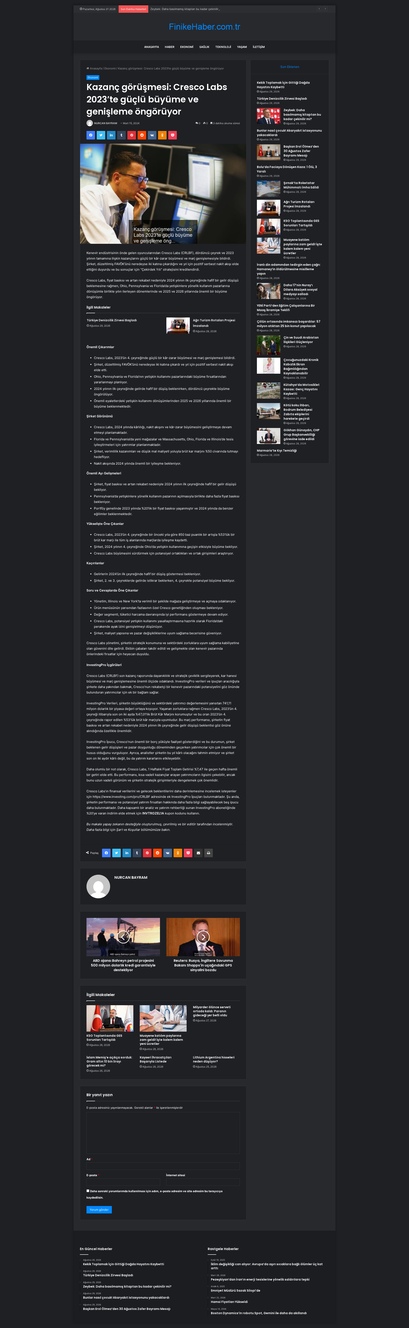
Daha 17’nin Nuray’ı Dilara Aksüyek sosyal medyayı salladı (300, 289)
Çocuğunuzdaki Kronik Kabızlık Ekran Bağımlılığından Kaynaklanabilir (301, 366)
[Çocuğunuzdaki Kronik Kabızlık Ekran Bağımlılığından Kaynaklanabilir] (268, 366)
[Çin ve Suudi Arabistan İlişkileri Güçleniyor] (268, 345)
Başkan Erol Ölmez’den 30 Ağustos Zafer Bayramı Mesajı (301, 151)
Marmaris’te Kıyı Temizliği (277, 450)
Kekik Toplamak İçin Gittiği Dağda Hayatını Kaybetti (283, 84)
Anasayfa (151, 47)
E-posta (92, 1175)
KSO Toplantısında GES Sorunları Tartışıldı (104, 1038)
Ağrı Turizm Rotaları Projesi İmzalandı (299, 204)
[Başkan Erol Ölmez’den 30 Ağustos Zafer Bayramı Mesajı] (268, 152)
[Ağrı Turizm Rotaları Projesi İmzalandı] (178, 325)
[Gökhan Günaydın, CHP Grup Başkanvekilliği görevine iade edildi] (268, 436)
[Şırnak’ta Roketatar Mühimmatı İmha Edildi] (268, 189)
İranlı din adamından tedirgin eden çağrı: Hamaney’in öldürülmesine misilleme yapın (289, 269)
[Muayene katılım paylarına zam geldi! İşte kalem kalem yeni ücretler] (163, 1018)
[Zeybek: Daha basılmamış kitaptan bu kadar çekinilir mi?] (268, 116)
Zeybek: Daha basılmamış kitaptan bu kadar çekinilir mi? (187, 9)
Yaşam (242, 47)
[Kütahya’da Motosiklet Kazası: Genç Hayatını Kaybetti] (268, 391)
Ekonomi (186, 47)
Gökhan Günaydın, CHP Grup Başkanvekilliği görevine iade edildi (302, 434)
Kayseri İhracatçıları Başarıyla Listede (155, 1059)
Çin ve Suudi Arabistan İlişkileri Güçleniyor (301, 339)
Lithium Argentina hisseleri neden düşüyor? (214, 1059)
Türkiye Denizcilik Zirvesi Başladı (112, 320)
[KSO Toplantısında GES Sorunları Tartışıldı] (109, 1018)
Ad (89, 1159)
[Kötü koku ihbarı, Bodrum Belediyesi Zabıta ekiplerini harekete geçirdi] (268, 411)
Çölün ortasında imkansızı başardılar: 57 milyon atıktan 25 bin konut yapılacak (288, 323)
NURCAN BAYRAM (105, 123)
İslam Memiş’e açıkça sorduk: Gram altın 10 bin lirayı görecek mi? (109, 1061)
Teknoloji (223, 47)
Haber (169, 47)
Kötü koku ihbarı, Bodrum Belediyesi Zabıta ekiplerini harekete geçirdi (298, 412)
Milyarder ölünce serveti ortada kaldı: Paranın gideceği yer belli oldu (212, 1011)
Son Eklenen (289, 67)
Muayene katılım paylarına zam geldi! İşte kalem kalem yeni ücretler (161, 1040)
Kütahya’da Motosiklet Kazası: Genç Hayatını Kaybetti (302, 389)
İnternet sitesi (175, 1175)
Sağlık (204, 47)
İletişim (259, 47)
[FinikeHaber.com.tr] (204, 27)
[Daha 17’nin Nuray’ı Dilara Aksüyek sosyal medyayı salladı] (268, 291)
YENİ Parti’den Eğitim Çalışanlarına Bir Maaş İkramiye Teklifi (286, 307)
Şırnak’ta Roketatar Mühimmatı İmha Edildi (301, 185)
